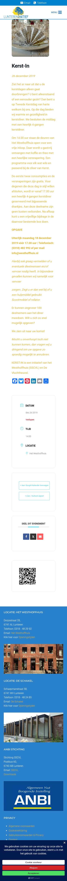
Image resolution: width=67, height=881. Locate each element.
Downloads (10, 774)
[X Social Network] (33, 537)
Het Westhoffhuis (20, 633)
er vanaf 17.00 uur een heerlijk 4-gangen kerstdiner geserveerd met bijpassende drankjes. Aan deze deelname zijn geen (33, 201)
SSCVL (14, 770)
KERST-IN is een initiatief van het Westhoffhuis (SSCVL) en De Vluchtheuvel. (32, 367)
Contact (13, 839)
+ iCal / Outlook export (34, 496)
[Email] (40, 537)
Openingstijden (27, 637)
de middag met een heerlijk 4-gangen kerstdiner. (33, 124)
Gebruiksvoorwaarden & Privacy (26, 835)
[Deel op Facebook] (26, 537)
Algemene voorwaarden (22, 826)
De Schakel (17, 701)
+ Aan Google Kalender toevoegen (34, 485)
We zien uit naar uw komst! (28, 331)
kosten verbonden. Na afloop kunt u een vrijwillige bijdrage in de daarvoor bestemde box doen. (33, 216)
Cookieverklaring (18, 830)
